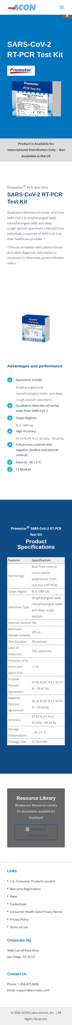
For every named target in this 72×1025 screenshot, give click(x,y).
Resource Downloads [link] (38, 832)
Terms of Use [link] (19, 927)
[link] (22, 7)
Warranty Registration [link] (25, 889)
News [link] (13, 896)
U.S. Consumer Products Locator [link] (32, 881)
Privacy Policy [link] (19, 919)
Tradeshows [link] (18, 904)
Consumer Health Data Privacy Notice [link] (36, 912)
